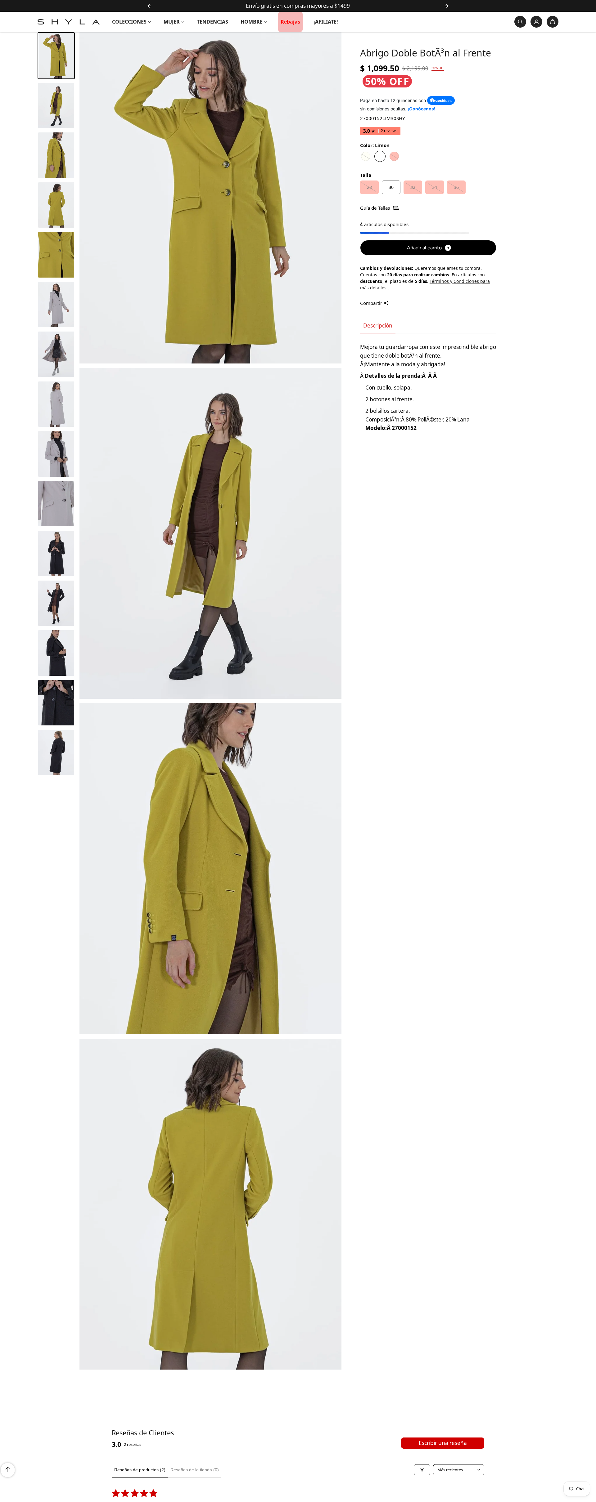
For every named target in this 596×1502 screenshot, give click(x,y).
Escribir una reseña (443, 1442)
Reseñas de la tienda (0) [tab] (194, 1469)
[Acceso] (536, 22)
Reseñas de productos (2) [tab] (139, 1469)
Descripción (377, 325)
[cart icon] (552, 22)
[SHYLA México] (69, 22)
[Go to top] (8, 1470)
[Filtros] (422, 1470)
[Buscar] (520, 22)
